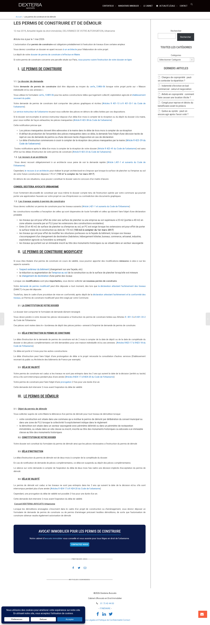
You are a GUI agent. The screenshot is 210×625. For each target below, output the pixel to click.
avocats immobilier (53, 538)
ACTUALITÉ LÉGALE (167, 6)
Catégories (176, 55)
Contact (126, 620)
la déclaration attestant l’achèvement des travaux (122, 286)
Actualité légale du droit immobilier (44, 31)
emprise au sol (60, 272)
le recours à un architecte (37, 170)
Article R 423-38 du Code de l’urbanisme (92, 120)
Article (110, 162)
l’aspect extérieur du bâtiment (34, 269)
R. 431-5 (129, 317)
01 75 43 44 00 (107, 603)
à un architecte (70, 49)
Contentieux (108, 6)
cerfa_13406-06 (97, 86)
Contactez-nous (79, 544)
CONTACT (183, 6)
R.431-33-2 (140, 317)
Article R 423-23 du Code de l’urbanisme (91, 152)
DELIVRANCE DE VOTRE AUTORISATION (83, 31)
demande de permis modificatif (35, 286)
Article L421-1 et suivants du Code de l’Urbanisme (105, 206)
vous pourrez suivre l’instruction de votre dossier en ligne (105, 59)
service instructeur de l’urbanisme (32, 111)
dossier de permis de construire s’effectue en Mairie (55, 54)
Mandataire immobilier (128, 6)
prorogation (66, 382)
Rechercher (176, 31)
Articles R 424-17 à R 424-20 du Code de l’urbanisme (75, 488)
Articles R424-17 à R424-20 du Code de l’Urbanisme (89, 377)
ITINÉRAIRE (105, 608)
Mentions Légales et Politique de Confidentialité (101, 620)
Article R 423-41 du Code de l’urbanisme (117, 148)
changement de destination (35, 276)
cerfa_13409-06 (46, 95)
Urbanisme (109, 31)
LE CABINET (148, 6)
